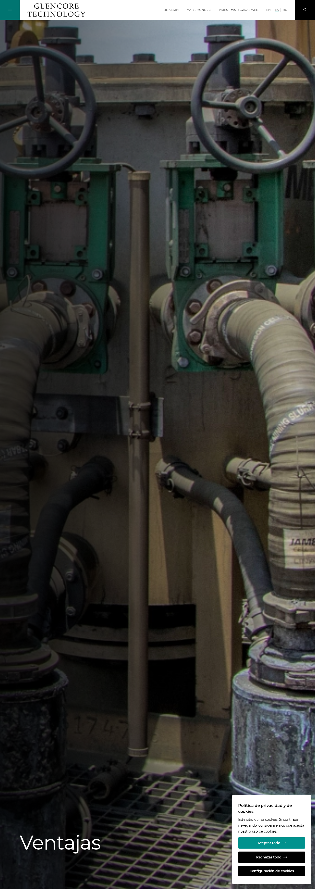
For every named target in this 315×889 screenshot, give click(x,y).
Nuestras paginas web (238, 10)
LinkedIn (171, 10)
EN (268, 10)
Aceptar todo (268, 843)
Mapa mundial (199, 10)
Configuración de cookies (272, 871)
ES (277, 10)
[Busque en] (305, 10)
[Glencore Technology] (56, 10)
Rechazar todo (268, 857)
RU (285, 10)
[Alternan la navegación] (10, 10)
